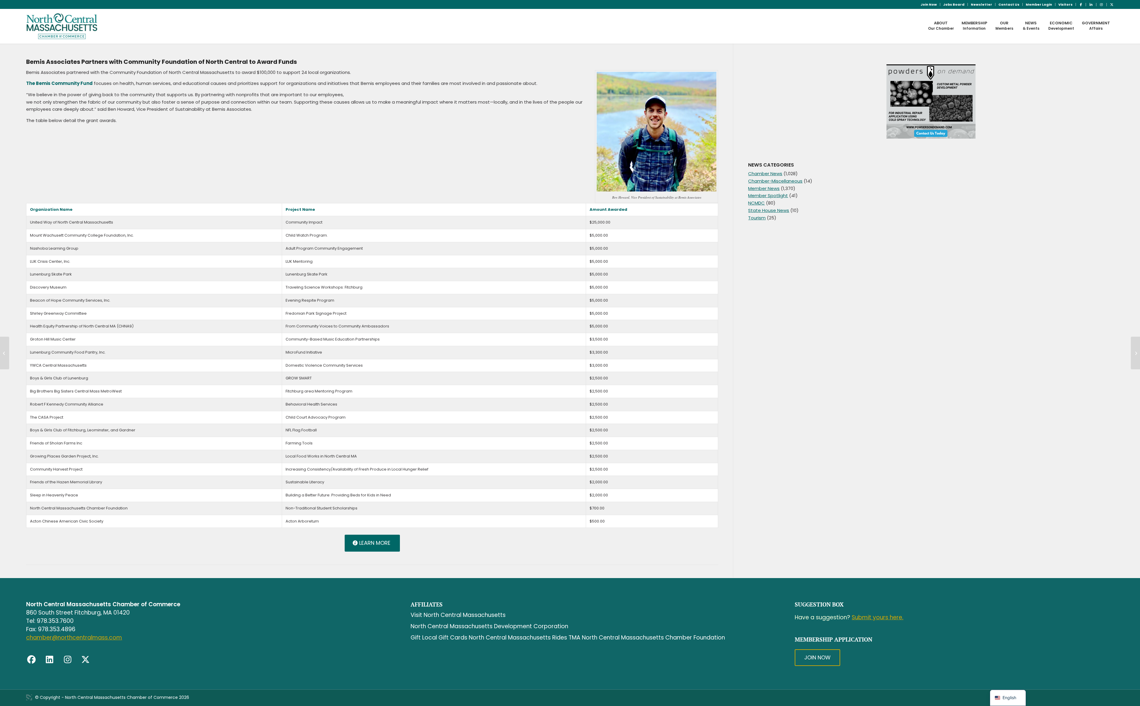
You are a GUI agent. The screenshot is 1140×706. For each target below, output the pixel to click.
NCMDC (756, 203)
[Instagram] (67, 659)
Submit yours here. (877, 617)
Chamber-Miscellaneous (775, 181)
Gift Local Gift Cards (439, 638)
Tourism (757, 218)
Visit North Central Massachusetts (458, 615)
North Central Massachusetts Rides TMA (524, 638)
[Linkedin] (49, 659)
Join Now (929, 4)
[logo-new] (62, 26)
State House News (768, 210)
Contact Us (1008, 4)
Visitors (1065, 4)
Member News (764, 188)
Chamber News (765, 173)
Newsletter (981, 4)
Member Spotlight (768, 195)
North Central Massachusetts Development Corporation (489, 626)
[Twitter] (85, 659)
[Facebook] (31, 659)
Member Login (1039, 4)
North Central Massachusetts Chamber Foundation (653, 638)
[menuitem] (929, 4)
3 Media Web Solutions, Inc (29, 697)
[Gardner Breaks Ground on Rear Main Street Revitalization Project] (4, 353)
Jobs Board (954, 4)
